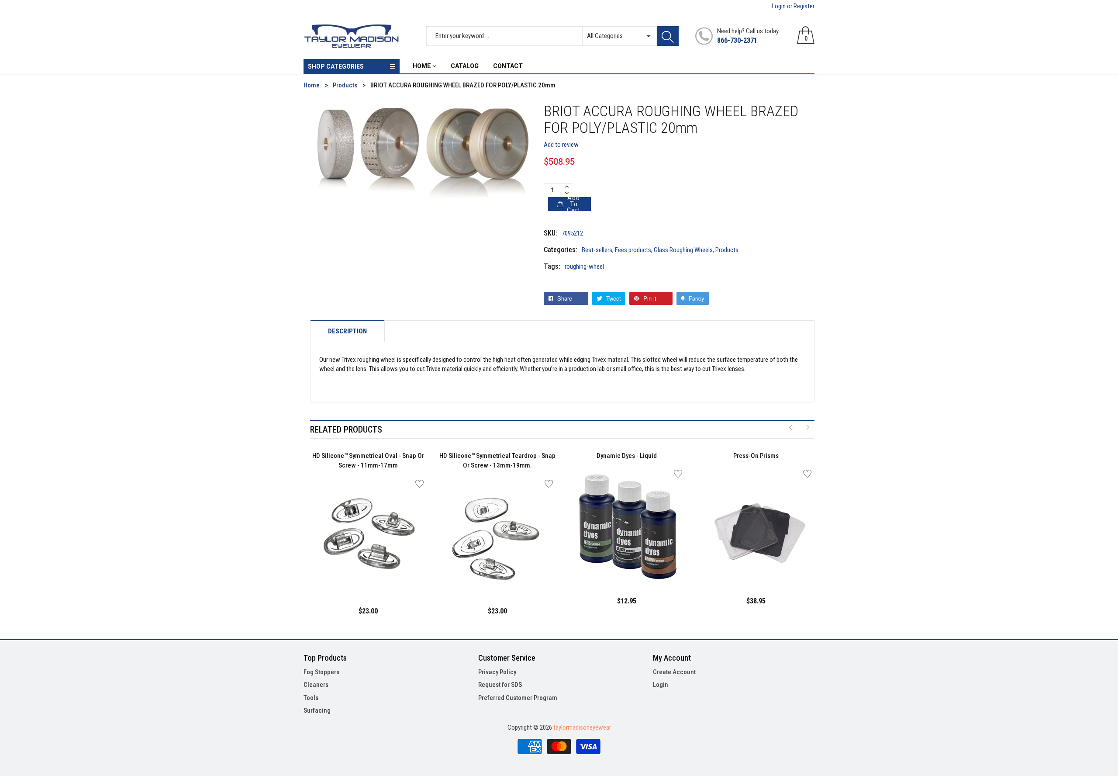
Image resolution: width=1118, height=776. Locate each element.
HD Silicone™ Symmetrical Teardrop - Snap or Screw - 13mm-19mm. (497, 461)
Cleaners (316, 685)
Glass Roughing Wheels (683, 250)
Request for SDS (500, 685)
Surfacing (317, 710)
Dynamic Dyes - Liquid (627, 456)
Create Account (674, 672)
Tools (311, 698)
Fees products (633, 250)
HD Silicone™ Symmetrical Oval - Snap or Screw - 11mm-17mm (368, 461)
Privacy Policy (497, 672)
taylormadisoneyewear (582, 727)
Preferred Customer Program (517, 698)
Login (779, 6)
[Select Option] (346, 573)
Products (726, 250)
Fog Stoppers (321, 672)
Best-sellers (597, 250)
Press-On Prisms (756, 456)
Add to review (561, 145)
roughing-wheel (584, 266)
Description (347, 331)
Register (804, 6)
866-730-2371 (737, 40)
